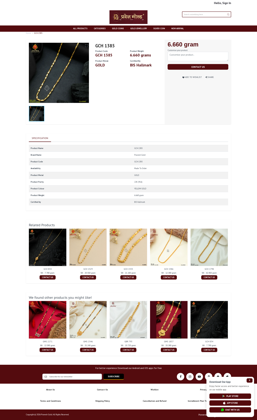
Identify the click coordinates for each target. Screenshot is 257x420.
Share (210, 77)
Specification (40, 138)
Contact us (198, 66)
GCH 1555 (128, 269)
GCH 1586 (168, 269)
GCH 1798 (209, 269)
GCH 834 (48, 269)
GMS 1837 (169, 341)
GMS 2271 (47, 341)
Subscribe (113, 376)
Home (28, 33)
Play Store (232, 396)
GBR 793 (128, 341)
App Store (232, 403)
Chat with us (232, 409)
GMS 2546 (88, 341)
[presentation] (26, 254)
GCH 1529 (88, 269)
